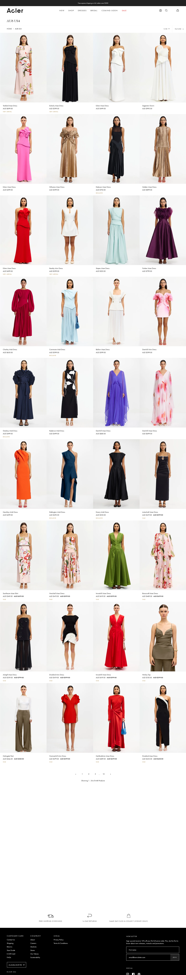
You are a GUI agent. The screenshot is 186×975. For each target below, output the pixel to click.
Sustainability (35, 957)
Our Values (34, 954)
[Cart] (178, 10)
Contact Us (11, 939)
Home (9, 29)
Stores (32, 950)
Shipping (10, 943)
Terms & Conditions (61, 943)
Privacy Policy (58, 939)
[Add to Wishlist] (44, 115)
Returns (9, 946)
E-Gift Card (11, 954)
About (32, 939)
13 (104, 774)
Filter (165, 29)
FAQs (9, 957)
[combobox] (16, 965)
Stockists (33, 946)
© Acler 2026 (11, 972)
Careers (33, 943)
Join (175, 957)
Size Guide (11, 950)
